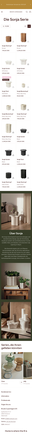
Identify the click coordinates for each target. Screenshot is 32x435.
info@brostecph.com (11, 418)
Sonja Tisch (5, 91)
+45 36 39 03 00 (11, 421)
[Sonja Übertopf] (8, 37)
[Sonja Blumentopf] (23, 82)
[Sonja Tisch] (8, 82)
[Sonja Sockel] (8, 60)
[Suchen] (26, 11)
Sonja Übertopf (7, 46)
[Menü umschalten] (2, 11)
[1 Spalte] (25, 26)
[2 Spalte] (29, 26)
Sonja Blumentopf (22, 91)
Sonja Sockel (6, 68)
